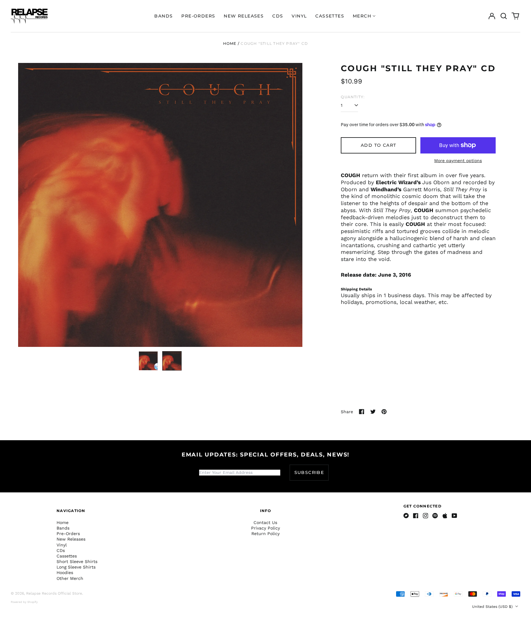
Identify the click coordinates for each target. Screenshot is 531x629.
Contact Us (265, 522)
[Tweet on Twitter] (373, 411)
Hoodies (65, 572)
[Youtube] (454, 515)
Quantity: (353, 97)
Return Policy (265, 533)
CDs (277, 16)
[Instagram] (425, 515)
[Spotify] (435, 515)
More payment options (458, 160)
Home (230, 43)
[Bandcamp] (406, 515)
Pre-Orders (198, 16)
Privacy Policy (265, 528)
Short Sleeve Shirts (77, 561)
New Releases (244, 16)
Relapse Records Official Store (54, 593)
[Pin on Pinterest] (384, 411)
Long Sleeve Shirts (76, 567)
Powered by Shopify (24, 602)
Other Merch (70, 578)
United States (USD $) (493, 606)
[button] (504, 16)
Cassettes (329, 16)
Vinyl (299, 16)
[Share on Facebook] (361, 411)
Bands (163, 16)
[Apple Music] (445, 515)
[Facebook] (416, 515)
